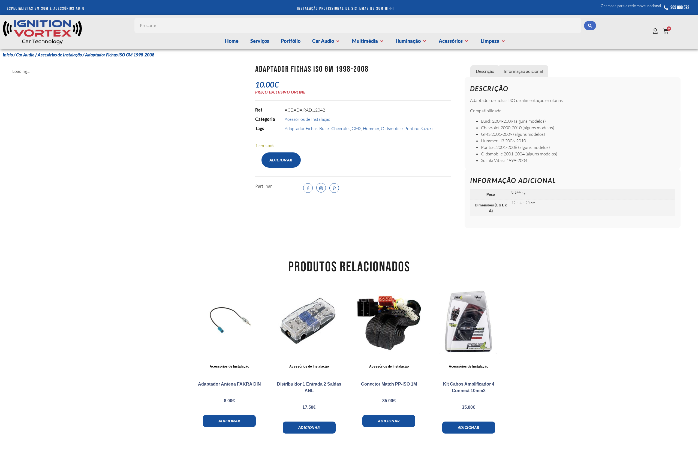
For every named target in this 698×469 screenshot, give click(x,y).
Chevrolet (340, 128)
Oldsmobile (392, 128)
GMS (356, 128)
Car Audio (25, 54)
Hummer (371, 128)
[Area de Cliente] (656, 31)
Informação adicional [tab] (523, 71)
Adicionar (281, 160)
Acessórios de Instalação (60, 54)
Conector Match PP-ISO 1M (389, 384)
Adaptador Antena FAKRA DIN (229, 384)
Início (8, 54)
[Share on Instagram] (321, 187)
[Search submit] (590, 25)
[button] (326, 41)
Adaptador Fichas (301, 128)
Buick (324, 128)
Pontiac (411, 128)
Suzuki (426, 128)
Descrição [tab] (485, 71)
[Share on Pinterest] (334, 188)
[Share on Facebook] (307, 188)
